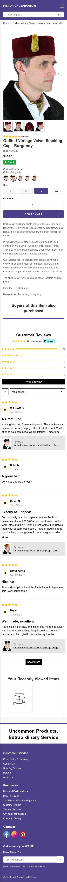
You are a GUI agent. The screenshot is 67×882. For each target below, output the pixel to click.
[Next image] (58, 74)
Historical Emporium (19, 5)
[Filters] (5, 391)
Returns (7, 772)
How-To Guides (11, 795)
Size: (6, 185)
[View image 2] (19, 127)
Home (6, 23)
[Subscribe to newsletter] (60, 859)
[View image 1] (8, 127)
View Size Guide (14, 169)
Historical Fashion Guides (16, 791)
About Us (8, 777)
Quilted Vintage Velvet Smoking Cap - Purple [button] (36, 647)
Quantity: (8, 198)
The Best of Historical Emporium (19, 800)
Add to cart (33, 214)
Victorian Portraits (12, 809)
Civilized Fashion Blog (14, 813)
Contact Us (9, 763)
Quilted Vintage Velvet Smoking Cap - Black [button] (35, 445)
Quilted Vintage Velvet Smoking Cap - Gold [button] (35, 550)
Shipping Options (12, 768)
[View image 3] (29, 127)
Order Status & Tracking (15, 759)
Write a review (33, 381)
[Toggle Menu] (61, 5)
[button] (10, 136)
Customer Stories (12, 804)
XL (56, 190)
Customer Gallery (12, 818)
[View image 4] (40, 127)
